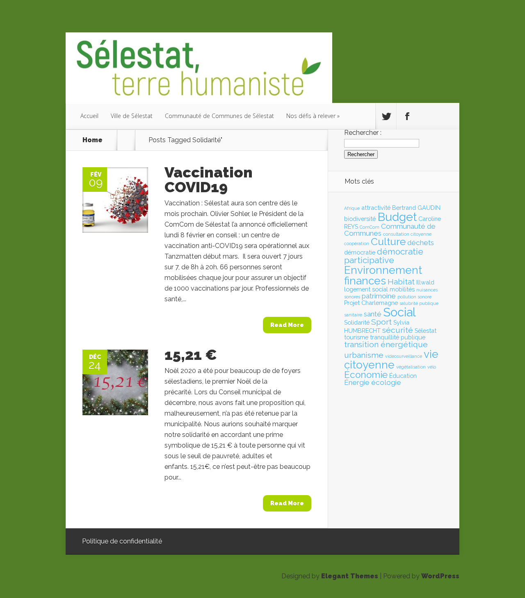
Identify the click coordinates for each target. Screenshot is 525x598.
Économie (366, 374)
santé (372, 314)
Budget (397, 217)
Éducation (403, 375)
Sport (381, 322)
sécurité (397, 330)
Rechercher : (362, 132)
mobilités (402, 289)
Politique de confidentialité (122, 541)
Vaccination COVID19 (208, 180)
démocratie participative (383, 255)
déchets (420, 243)
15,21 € (190, 354)
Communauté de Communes (390, 229)
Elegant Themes (349, 576)
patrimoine (379, 296)
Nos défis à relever (311, 116)
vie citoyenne (391, 359)
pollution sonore (414, 296)
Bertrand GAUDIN (416, 207)
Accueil (89, 116)
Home (92, 140)
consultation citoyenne (407, 234)
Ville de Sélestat (132, 116)
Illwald (425, 282)
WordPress (440, 576)
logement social (366, 289)
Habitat (401, 281)
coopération (356, 243)
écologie (386, 382)
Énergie (357, 382)
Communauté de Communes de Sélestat (219, 116)
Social (399, 312)
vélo (431, 366)
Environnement (383, 270)
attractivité (375, 207)
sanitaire (353, 314)
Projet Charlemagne (371, 302)
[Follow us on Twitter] (386, 116)
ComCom (369, 227)
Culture (388, 242)
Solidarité (357, 322)
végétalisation (411, 366)
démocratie (359, 252)
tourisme (356, 337)
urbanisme (363, 355)
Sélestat (425, 330)
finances (365, 281)
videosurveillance (403, 356)
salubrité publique (418, 303)
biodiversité (360, 218)
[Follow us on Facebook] (407, 116)
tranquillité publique (397, 337)
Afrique (352, 208)
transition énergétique (386, 344)
